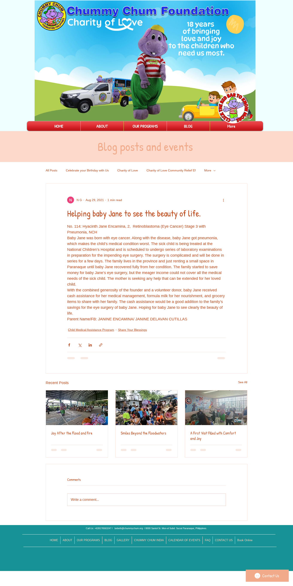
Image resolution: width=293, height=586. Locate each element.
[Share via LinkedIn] (90, 345)
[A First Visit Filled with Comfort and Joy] (216, 407)
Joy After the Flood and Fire (71, 433)
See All (242, 382)
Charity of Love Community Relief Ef (171, 170)
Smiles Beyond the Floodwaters (143, 433)
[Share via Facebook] (69, 345)
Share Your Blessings (132, 330)
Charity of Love (127, 170)
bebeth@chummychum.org (129, 528)
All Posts (51, 170)
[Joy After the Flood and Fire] (77, 407)
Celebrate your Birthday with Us (87, 170)
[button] (250, 116)
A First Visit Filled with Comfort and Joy (213, 435)
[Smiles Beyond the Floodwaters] (147, 407)
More (207, 170)
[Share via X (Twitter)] (80, 345)
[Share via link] (101, 345)
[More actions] (223, 200)
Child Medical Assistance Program (91, 330)
